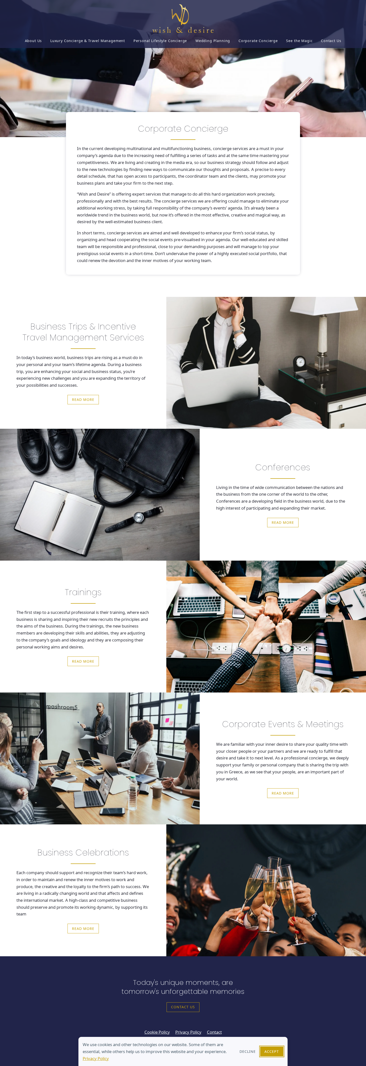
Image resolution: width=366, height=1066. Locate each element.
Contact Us (331, 40)
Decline (248, 1051)
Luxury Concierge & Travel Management (87, 40)
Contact (214, 1032)
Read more (83, 399)
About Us (33, 40)
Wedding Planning (212, 40)
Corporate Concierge (258, 40)
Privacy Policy (96, 1058)
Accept (271, 1051)
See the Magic (299, 40)
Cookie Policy (157, 1032)
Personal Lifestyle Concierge (160, 40)
